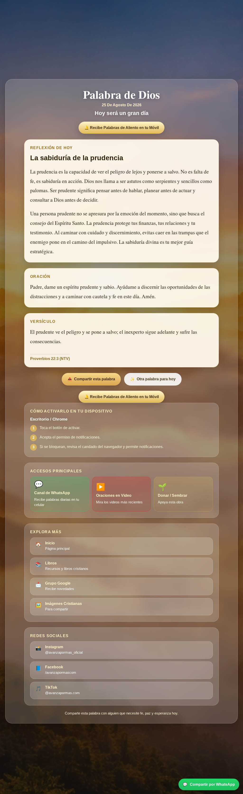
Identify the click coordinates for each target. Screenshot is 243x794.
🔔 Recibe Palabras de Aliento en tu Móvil (121, 128)
